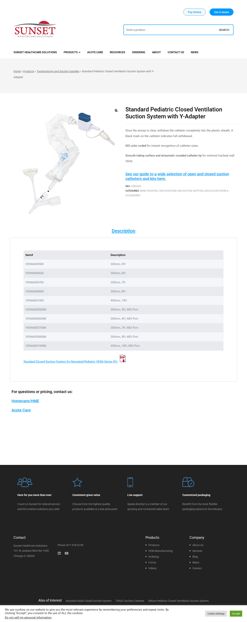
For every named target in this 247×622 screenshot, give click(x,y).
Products (28, 71)
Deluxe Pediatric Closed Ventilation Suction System (178, 600)
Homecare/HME (25, 401)
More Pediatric (149, 190)
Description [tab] (123, 231)
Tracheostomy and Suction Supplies (58, 71)
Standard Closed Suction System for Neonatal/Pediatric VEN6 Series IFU (71, 361)
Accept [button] (236, 613)
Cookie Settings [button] (216, 613)
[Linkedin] (59, 553)
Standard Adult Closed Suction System (89, 600)
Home (17, 71)
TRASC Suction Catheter (129, 600)
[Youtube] (66, 553)
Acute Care (21, 410)
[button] (194, 12)
